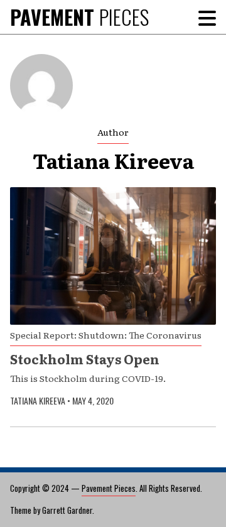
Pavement (79, 16)
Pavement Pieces (109, 488)
